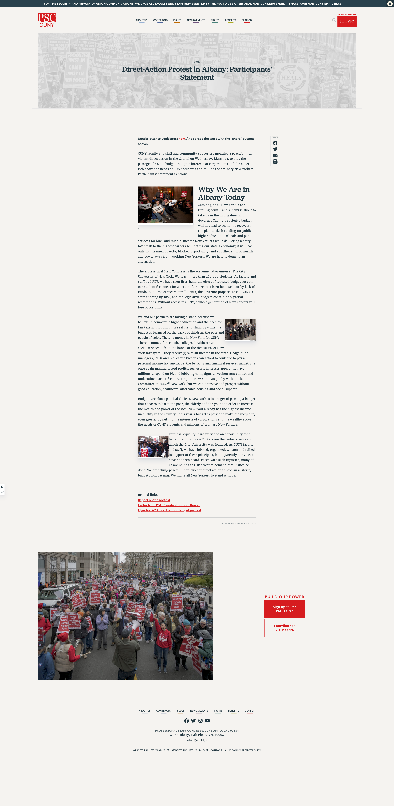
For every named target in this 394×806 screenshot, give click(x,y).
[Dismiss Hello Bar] (390, 3)
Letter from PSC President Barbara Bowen (169, 505)
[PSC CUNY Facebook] (186, 720)
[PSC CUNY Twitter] (193, 720)
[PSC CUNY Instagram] (200, 720)
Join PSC (347, 21)
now (182, 139)
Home (195, 62)
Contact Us (218, 750)
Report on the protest (154, 500)
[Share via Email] (275, 155)
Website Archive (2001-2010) (151, 750)
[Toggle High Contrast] (2, 486)
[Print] (275, 161)
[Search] (334, 20)
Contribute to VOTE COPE (284, 628)
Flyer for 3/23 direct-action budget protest (169, 510)
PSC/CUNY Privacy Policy (244, 750)
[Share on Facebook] (275, 143)
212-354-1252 (197, 740)
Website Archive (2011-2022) (190, 750)
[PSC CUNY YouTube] (207, 720)
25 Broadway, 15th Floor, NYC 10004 (197, 735)
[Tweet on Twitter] (275, 149)
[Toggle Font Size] (2, 492)
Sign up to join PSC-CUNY (285, 609)
